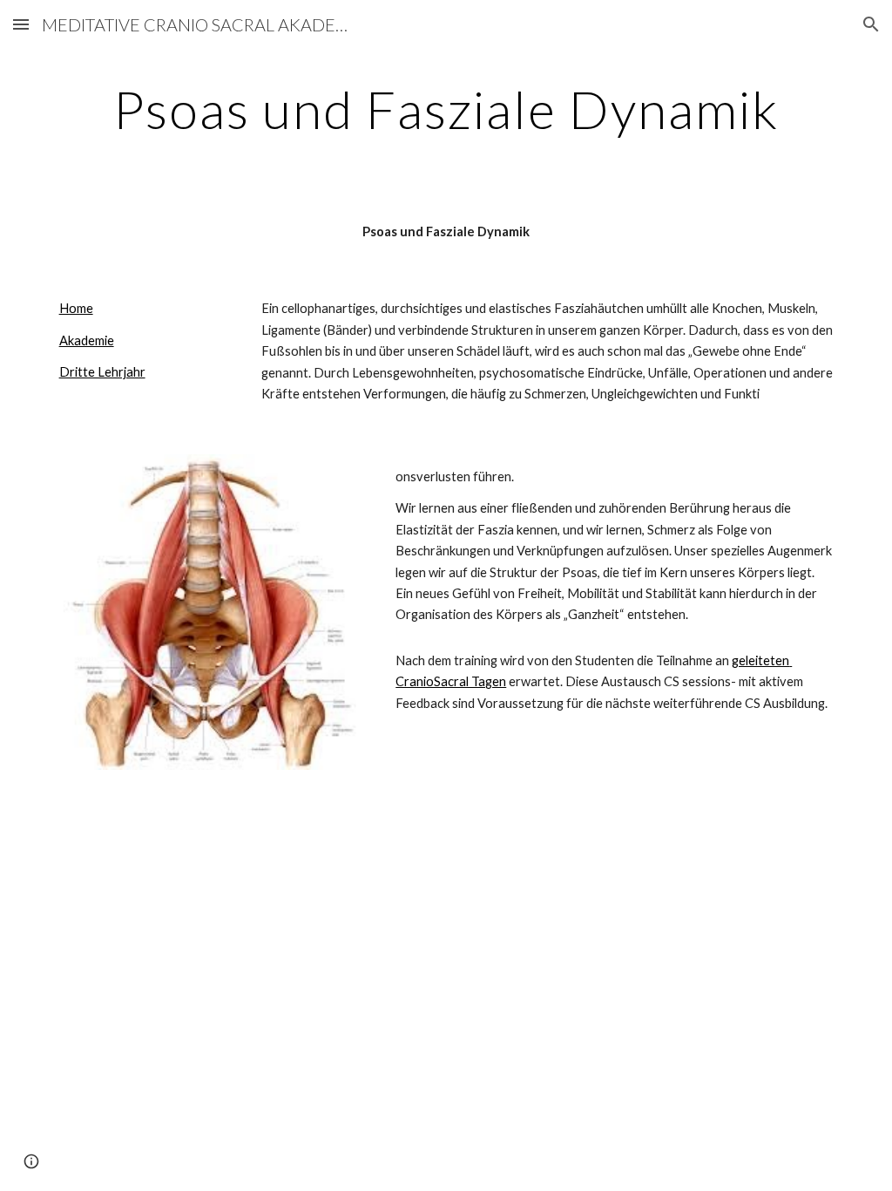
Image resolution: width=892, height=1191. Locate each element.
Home (76, 308)
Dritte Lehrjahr (102, 371)
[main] (446, 109)
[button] (21, 24)
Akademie (86, 340)
